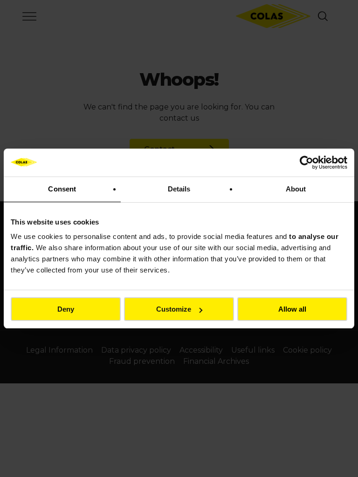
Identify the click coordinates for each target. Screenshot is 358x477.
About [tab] (296, 189)
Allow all (292, 309)
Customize (173, 309)
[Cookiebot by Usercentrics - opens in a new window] (306, 163)
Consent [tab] (62, 189)
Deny (65, 309)
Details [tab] (179, 189)
